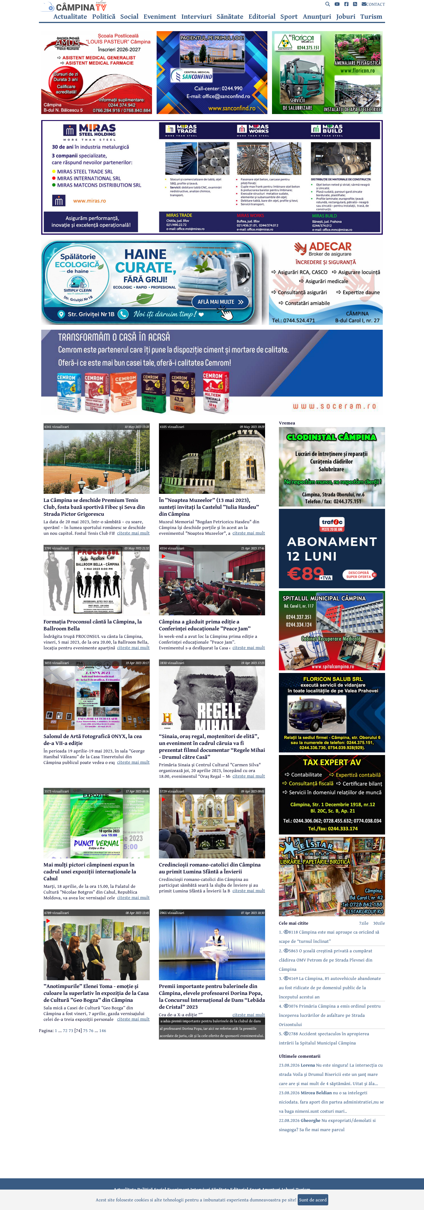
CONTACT (375, 4)
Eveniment (160, 16)
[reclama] (96, 112)
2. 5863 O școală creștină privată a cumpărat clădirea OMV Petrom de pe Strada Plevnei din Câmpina (325, 959)
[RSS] (355, 4)
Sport (289, 16)
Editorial (262, 16)
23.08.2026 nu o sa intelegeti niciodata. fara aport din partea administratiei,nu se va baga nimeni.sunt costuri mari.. (331, 1101)
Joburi (345, 16)
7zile (364, 922)
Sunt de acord (313, 1199)
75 (85, 1030)
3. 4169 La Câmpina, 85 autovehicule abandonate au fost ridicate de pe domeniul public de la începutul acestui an (330, 987)
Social (129, 16)
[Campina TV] (212, 6)
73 (71, 1030)
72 (65, 1030)
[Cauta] (327, 4)
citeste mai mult (133, 533)
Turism (371, 16)
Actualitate (70, 16)
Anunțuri (317, 16)
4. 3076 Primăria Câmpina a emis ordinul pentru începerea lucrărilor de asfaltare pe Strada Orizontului (330, 1015)
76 (91, 1030)
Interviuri (196, 16)
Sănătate (230, 16)
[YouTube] (337, 4)
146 (102, 1030)
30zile (379, 922)
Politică (103, 16)
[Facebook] (346, 4)
